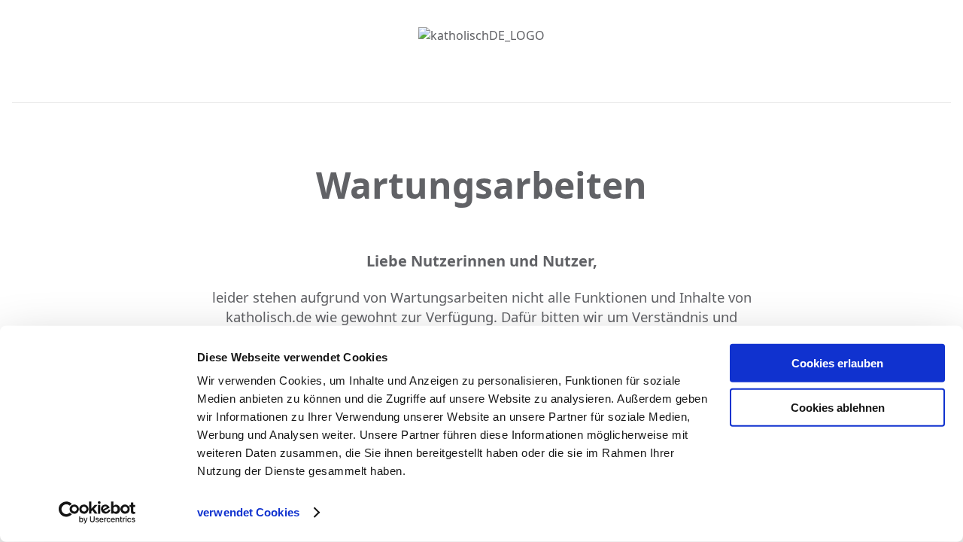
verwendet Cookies (248, 512)
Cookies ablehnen (838, 406)
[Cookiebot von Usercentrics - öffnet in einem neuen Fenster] (97, 512)
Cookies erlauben (837, 363)
